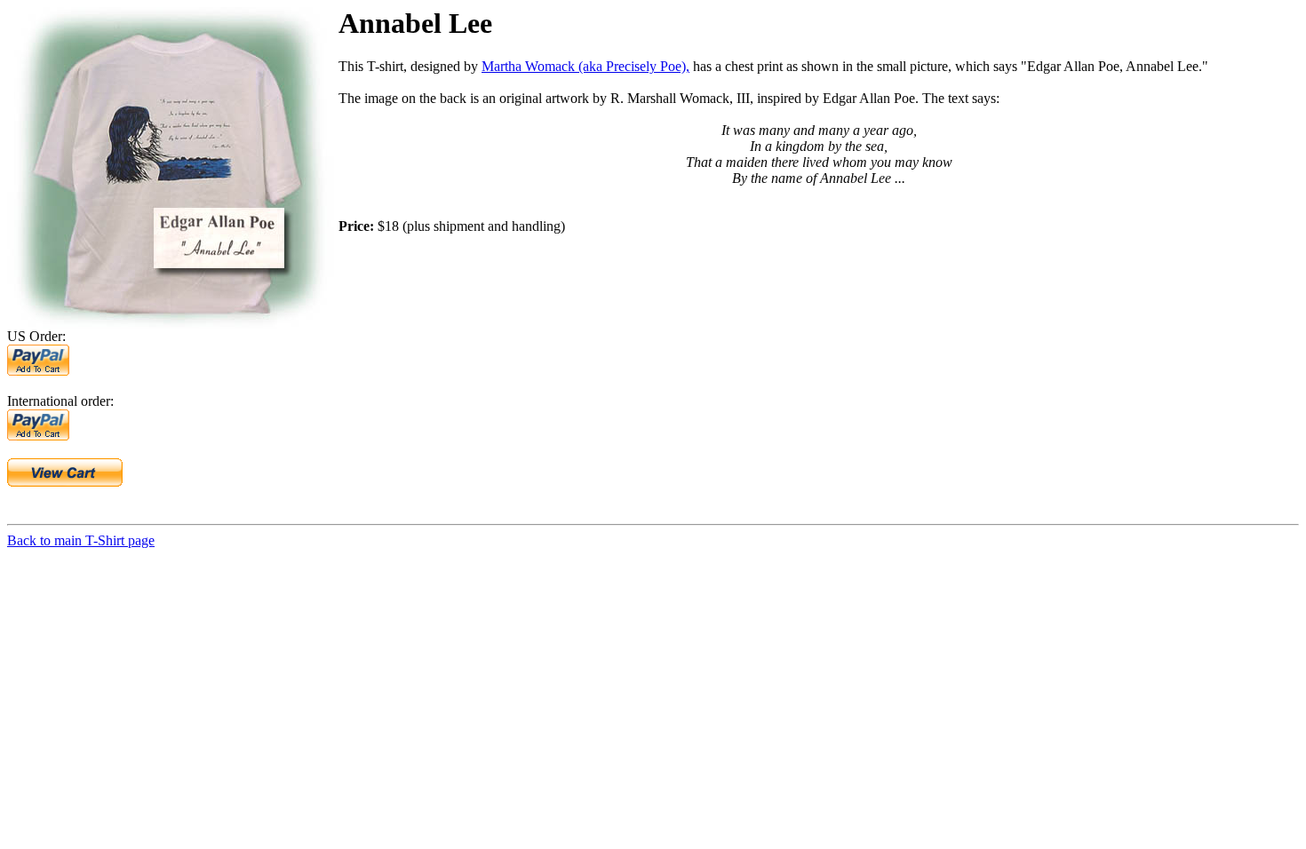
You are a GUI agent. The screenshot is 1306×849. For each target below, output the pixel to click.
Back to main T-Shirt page (81, 540)
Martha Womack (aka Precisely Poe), (585, 66)
